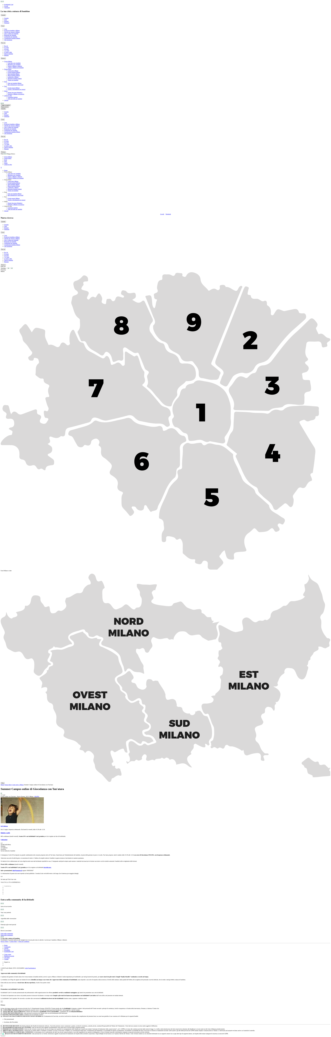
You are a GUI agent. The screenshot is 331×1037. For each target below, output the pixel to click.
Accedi (6, 6)
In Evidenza (4, 826)
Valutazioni (4, 839)
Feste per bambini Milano (14, 83)
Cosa (5, 29)
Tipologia (3, 268)
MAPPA (36, 796)
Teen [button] (5, 86)
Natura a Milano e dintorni (15, 66)
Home (5, 170)
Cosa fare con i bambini (14, 63)
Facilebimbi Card (9, 951)
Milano (3, 271)
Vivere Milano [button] (8, 61)
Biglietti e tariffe (5, 833)
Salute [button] (5, 91)
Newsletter (7, 950)
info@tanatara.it (17, 870)
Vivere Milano (8, 157)
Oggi (5, 19)
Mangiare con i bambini (14, 64)
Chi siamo (7, 957)
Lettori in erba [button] (8, 95)
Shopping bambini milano (15, 78)
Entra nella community (7, 933)
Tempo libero (7, 158)
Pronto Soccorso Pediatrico (15, 92)
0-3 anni (6, 47)
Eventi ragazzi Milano (14, 88)
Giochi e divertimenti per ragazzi (16, 89)
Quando (6, 18)
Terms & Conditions (23, 941)
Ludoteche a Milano (13, 77)
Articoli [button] (6, 100)
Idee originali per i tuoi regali (15, 85)
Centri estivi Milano (13, 71)
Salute (5, 163)
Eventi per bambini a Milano (12, 30)
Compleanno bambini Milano (12, 38)
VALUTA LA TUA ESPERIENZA (10, 882)
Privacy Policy (5, 941)
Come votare (7, 954)
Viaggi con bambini (13, 80)
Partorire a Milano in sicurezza (16, 94)
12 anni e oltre (8, 52)
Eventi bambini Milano (14, 72)
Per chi (6, 46)
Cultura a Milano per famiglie (16, 67)
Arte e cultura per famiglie (11, 33)
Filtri (2, 154)
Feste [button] (5, 81)
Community (7, 947)
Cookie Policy (13, 941)
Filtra (2, 783)
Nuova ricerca (4, 107)
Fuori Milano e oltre (6, 570)
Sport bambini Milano (13, 74)
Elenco (13, 154)
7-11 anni (6, 50)
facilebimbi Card (8, 4)
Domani (6, 21)
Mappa (9, 154)
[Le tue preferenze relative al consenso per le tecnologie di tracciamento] (3, 1034)
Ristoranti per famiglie (10, 35)
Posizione (3, 270)
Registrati (7, 7)
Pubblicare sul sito (9, 956)
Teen (5, 161)
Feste (5, 160)
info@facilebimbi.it (30, 968)
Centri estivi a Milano (18, 785)
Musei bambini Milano (14, 75)
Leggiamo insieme (13, 97)
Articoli (6, 211)
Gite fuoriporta (8, 40)
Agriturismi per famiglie (10, 36)
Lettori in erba (8, 164)
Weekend (6, 23)
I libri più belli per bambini (15, 98)
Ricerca (3, 58)
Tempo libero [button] (7, 69)
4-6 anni (6, 49)
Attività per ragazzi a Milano (12, 32)
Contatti (6, 959)
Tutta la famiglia (8, 53)
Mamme (6, 55)
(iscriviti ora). (47, 867)
